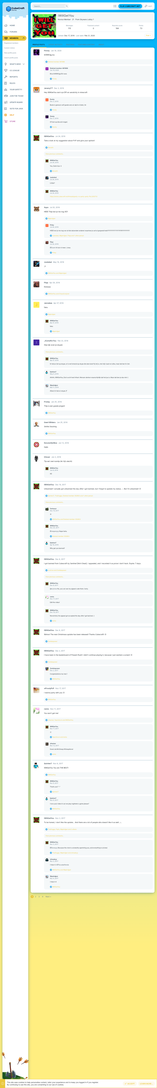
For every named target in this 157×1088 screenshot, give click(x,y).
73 (141, 28)
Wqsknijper (54, 385)
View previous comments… (55, 154)
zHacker (53, 743)
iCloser (47, 457)
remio (52, 597)
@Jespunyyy (54, 531)
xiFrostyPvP (49, 688)
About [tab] (101, 45)
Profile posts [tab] (39, 45)
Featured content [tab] (86, 45)
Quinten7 (53, 372)
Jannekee (48, 303)
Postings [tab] (70, 45)
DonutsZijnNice (50, 443)
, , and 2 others (62, 829)
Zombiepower (55, 668)
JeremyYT (48, 88)
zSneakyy (53, 859)
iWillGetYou (49, 136)
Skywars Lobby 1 (87, 19)
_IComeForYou (50, 341)
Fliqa (51, 242)
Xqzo (46, 207)
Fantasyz (53, 508)
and (57, 273)
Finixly (47, 51)
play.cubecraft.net (130, 6)
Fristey (47, 402)
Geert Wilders (50, 422)
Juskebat (53, 177)
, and (60, 720)
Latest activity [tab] (55, 45)
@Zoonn (53, 248)
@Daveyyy (54, 848)
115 (69, 28)
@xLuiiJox (53, 589)
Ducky (52, 99)
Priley (52, 225)
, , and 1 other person (68, 236)
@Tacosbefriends (63, 865)
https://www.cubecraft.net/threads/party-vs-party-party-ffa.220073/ (73, 196)
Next (48, 897)
